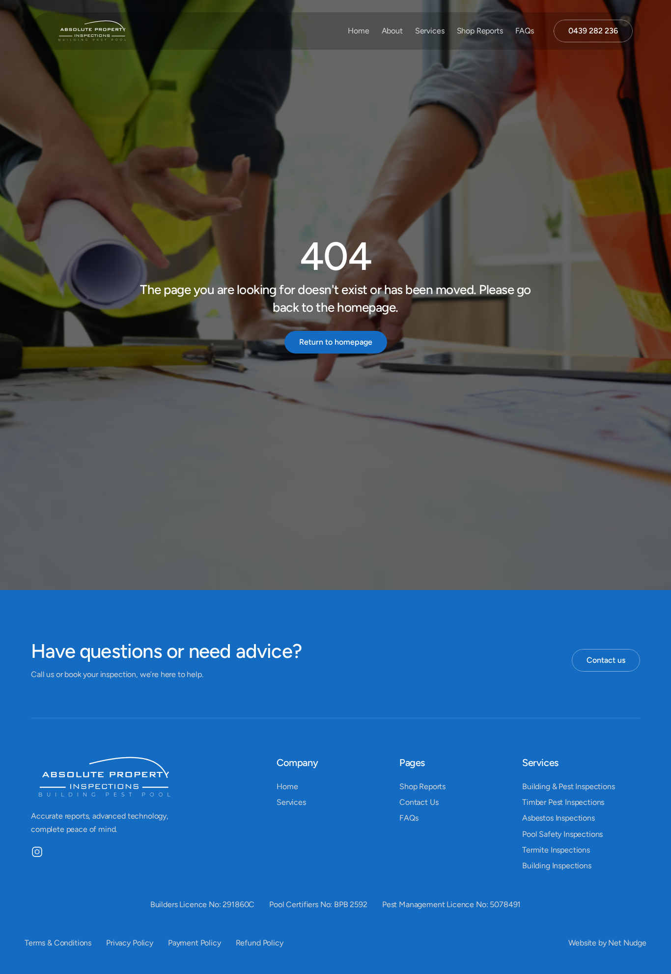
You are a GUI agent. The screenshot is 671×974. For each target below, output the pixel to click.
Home (358, 30)
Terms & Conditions (58, 942)
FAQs (524, 30)
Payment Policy (194, 942)
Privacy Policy (129, 942)
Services (430, 30)
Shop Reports (480, 30)
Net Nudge (627, 942)
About (392, 30)
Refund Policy (259, 942)
